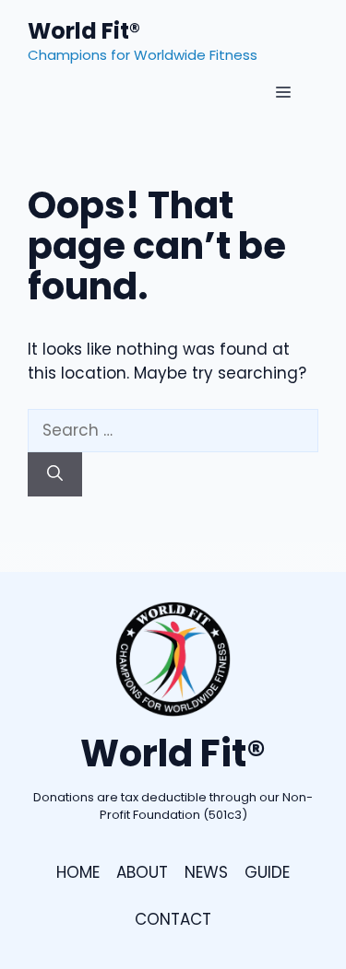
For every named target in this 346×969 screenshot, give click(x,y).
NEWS (206, 872)
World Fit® (84, 31)
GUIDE (267, 872)
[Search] (55, 474)
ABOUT (142, 872)
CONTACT (173, 919)
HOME (78, 872)
